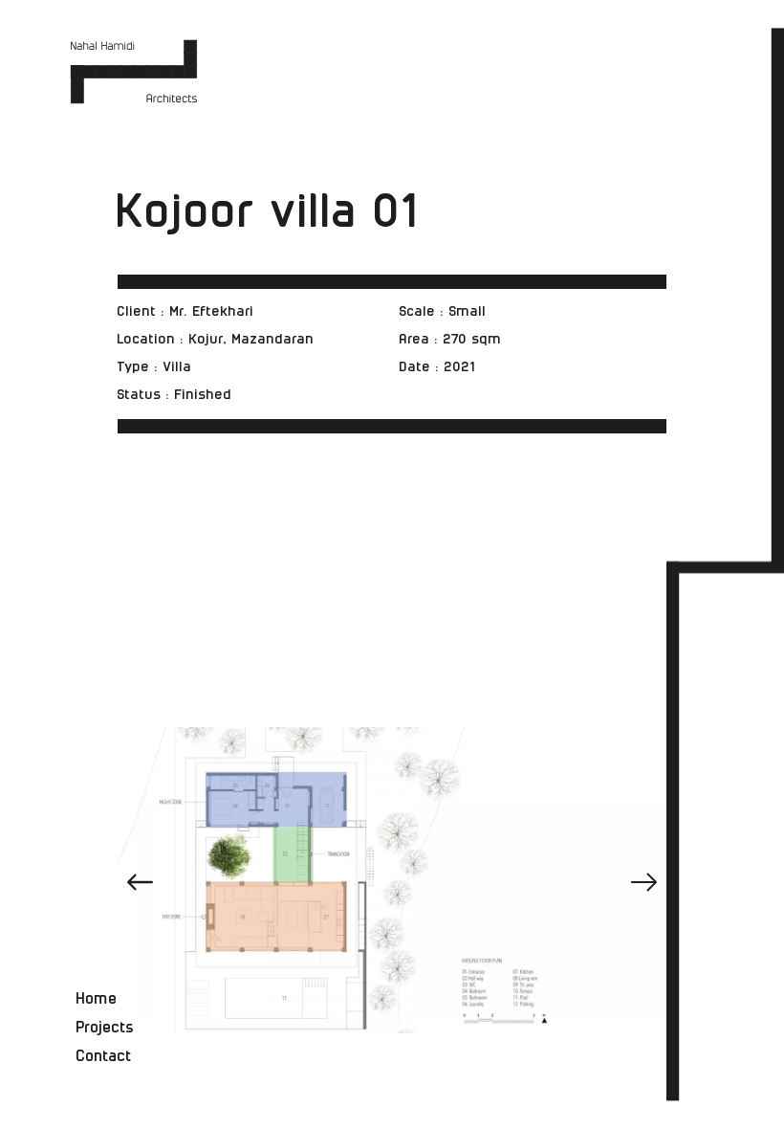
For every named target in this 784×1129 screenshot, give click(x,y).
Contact (104, 1057)
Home (97, 999)
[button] (644, 882)
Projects (105, 1028)
